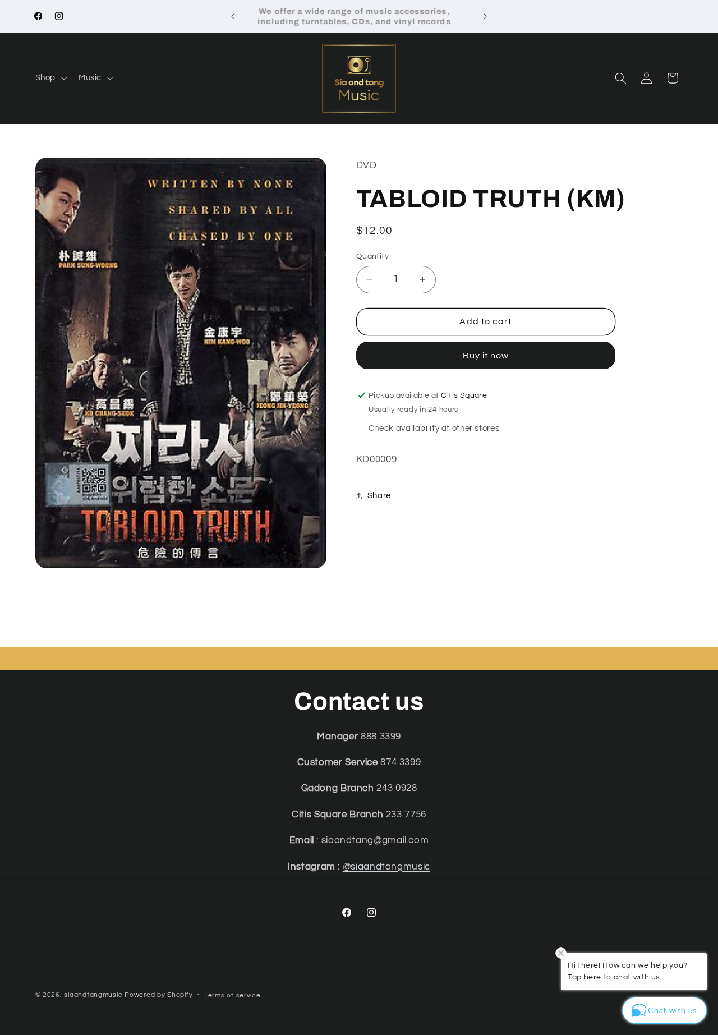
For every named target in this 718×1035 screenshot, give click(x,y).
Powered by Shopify (158, 995)
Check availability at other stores (434, 428)
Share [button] (379, 495)
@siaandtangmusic (386, 867)
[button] (49, 78)
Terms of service (232, 995)
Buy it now (486, 355)
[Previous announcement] (232, 16)
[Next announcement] (485, 16)
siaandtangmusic (93, 995)
